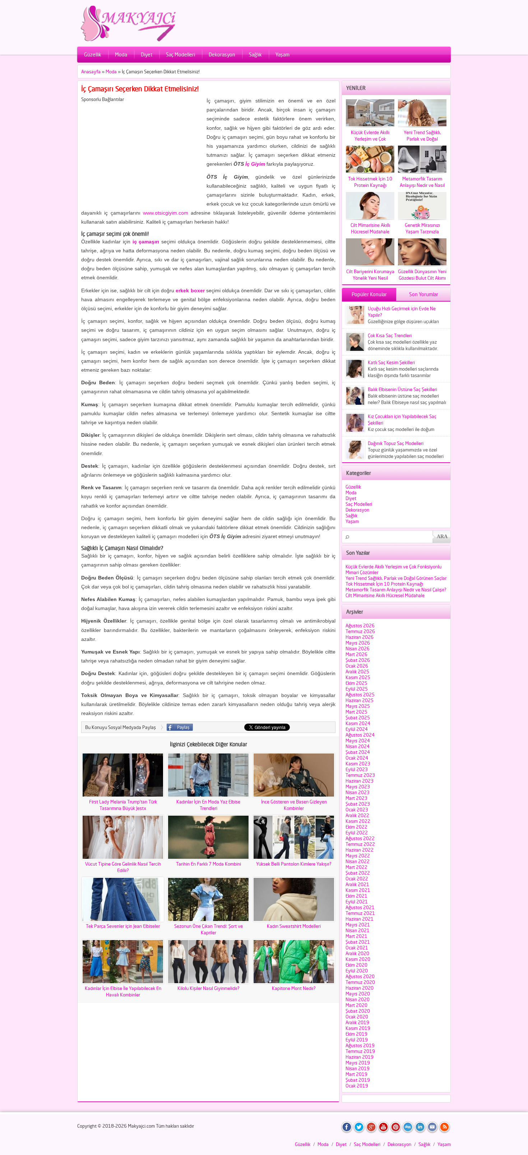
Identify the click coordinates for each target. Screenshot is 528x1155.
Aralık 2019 (357, 1022)
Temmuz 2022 (360, 844)
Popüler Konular (369, 294)
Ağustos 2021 (360, 907)
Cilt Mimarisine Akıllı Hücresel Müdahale (385, 595)
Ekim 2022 (356, 827)
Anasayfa (91, 71)
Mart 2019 (356, 1074)
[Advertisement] (141, 152)
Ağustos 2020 (360, 976)
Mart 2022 (356, 867)
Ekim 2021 (356, 896)
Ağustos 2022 (360, 838)
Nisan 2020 (358, 999)
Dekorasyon (222, 54)
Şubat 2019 (358, 1080)
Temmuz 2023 (360, 775)
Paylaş (180, 727)
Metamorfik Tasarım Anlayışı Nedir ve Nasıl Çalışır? (396, 589)
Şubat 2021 (358, 942)
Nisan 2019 (358, 1068)
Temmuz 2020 (360, 982)
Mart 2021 (356, 936)
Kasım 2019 (358, 1028)
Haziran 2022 (360, 850)
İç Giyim (255, 164)
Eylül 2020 (357, 970)
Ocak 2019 (357, 1085)
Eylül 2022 (357, 832)
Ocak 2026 (357, 666)
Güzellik (92, 54)
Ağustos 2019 (360, 1045)
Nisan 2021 (358, 930)
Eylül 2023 (357, 769)
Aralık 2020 (357, 953)
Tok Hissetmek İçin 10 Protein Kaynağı (384, 584)
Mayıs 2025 (358, 706)
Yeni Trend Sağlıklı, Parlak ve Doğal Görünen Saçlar (396, 578)
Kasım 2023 (358, 763)
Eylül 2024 (357, 729)
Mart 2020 (356, 1005)
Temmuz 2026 (360, 631)
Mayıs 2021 (358, 924)
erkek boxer (190, 290)
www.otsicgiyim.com (165, 213)
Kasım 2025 (358, 677)
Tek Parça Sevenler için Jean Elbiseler (123, 926)
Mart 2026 (356, 654)
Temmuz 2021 (360, 913)
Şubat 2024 (358, 752)
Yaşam (282, 54)
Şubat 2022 (358, 873)
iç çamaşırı (146, 241)
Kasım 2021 (358, 890)
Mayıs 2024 (358, 740)
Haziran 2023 (360, 781)
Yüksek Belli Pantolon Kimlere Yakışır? (294, 864)
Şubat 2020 (358, 1011)
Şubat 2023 (358, 804)
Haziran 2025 (360, 700)
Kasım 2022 (358, 821)
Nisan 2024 (358, 746)
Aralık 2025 (357, 671)
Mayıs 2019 (358, 1062)
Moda (121, 54)
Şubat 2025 (358, 717)
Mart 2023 (356, 798)
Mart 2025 (356, 712)
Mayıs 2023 (358, 786)
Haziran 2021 (360, 919)
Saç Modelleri (180, 54)
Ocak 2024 (357, 758)
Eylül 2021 (357, 901)
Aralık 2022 (357, 815)
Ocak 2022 (357, 878)
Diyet (146, 54)
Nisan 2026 (358, 648)
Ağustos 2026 (360, 625)
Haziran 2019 (360, 1057)
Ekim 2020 (356, 965)
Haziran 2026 (360, 637)
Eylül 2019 (357, 1039)
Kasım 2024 (358, 723)
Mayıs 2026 (358, 643)
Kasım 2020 (358, 959)
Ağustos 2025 (360, 694)
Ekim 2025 (356, 683)
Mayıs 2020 (358, 993)
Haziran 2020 (360, 988)
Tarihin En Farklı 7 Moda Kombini (208, 864)
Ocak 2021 (357, 947)
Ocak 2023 (357, 809)
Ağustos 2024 (360, 735)
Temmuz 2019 (360, 1051)
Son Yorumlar (423, 294)
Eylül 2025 (357, 689)
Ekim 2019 (356, 1034)
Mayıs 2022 (358, 855)
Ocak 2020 (357, 1016)
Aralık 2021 (357, 884)
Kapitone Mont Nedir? (294, 988)
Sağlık (255, 54)
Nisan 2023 (358, 792)
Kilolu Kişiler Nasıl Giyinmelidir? (208, 988)
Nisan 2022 (358, 861)
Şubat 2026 (358, 660)
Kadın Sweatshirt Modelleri (294, 926)
